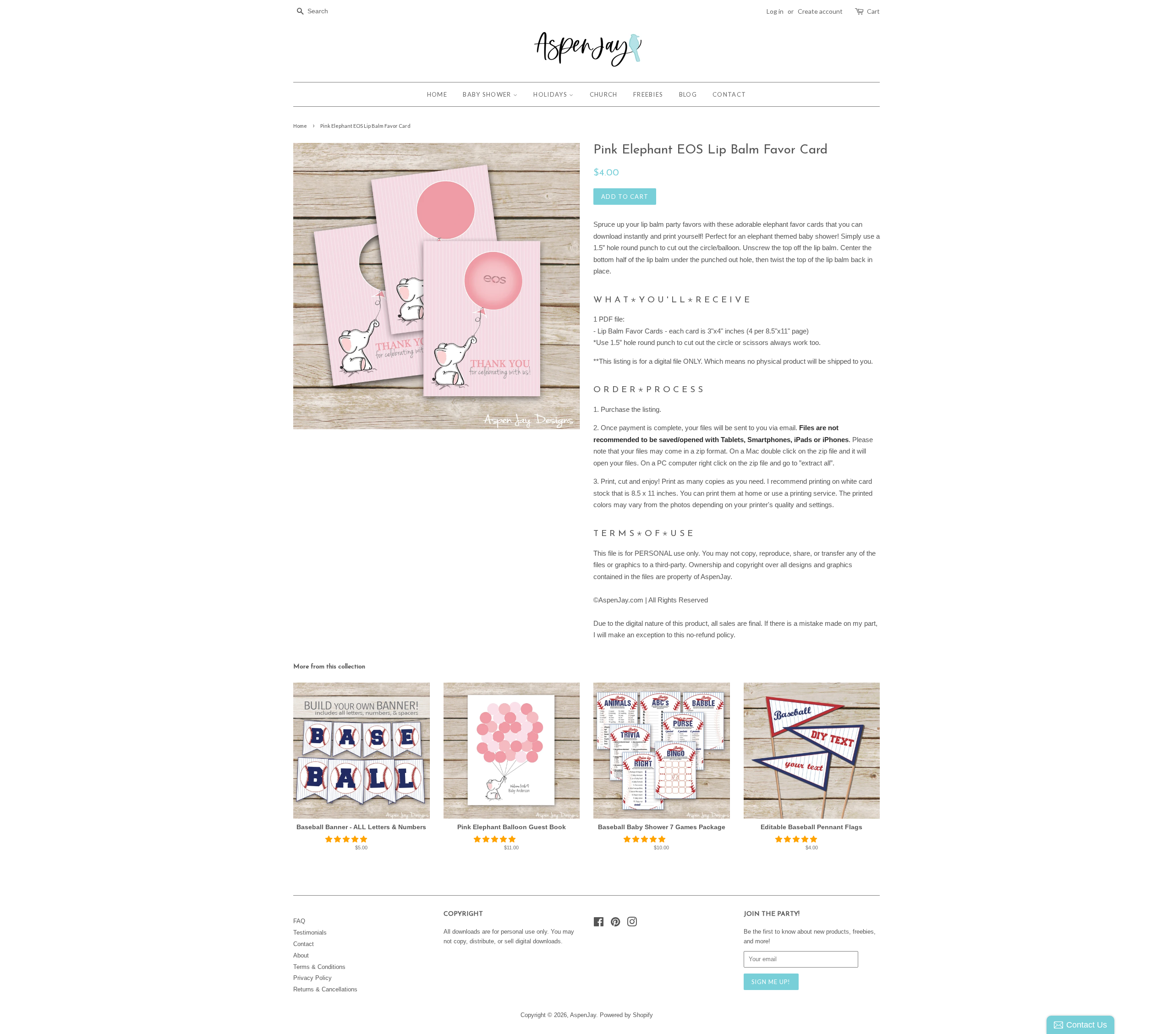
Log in (775, 11)
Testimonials (310, 932)
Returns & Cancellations (325, 989)
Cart (873, 11)
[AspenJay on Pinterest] (615, 923)
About (301, 955)
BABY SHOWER (488, 94)
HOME (437, 94)
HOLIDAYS (551, 94)
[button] (347, 839)
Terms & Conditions (319, 966)
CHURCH (604, 94)
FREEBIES (648, 94)
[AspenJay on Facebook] (598, 923)
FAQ (299, 921)
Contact (303, 944)
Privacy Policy (312, 977)
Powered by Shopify (626, 1015)
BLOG (688, 94)
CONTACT (729, 94)
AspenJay (583, 1015)
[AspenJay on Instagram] (632, 923)
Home (300, 126)
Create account (820, 11)
